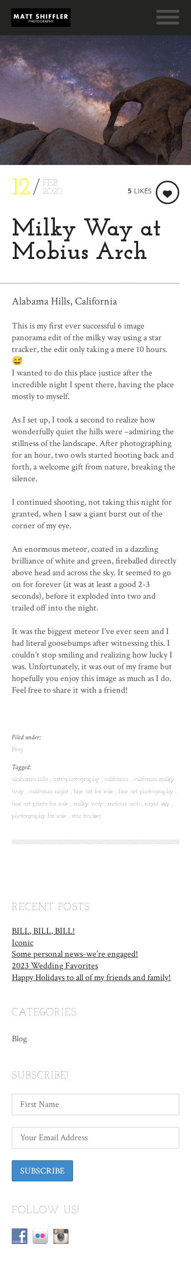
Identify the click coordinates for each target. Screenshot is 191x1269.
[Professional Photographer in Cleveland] (41, 17)
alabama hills (31, 779)
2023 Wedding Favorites (55, 965)
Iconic (22, 942)
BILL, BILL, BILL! (43, 931)
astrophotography (77, 779)
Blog (17, 749)
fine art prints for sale (41, 803)
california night (50, 791)
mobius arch (125, 803)
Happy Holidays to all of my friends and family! (91, 977)
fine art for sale (94, 791)
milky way (89, 803)
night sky (158, 803)
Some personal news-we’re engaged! (75, 954)
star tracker (86, 816)
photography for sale (40, 816)
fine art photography (147, 791)
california (117, 779)
